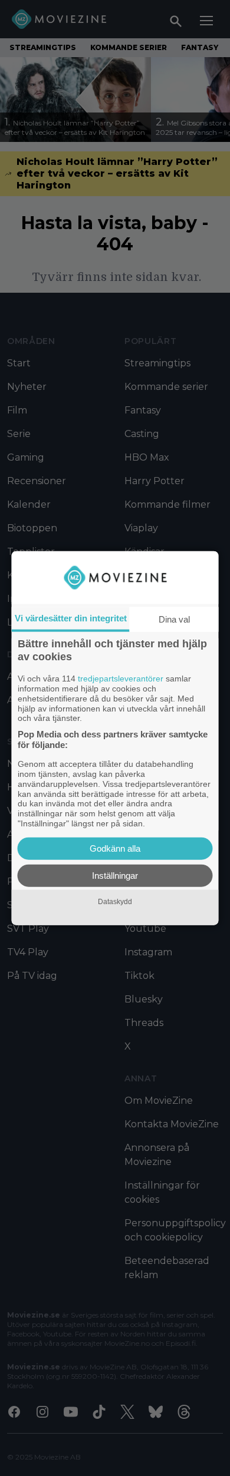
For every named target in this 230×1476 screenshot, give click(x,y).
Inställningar (115, 875)
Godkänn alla (115, 848)
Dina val (174, 619)
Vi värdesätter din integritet (71, 618)
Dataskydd (115, 902)
